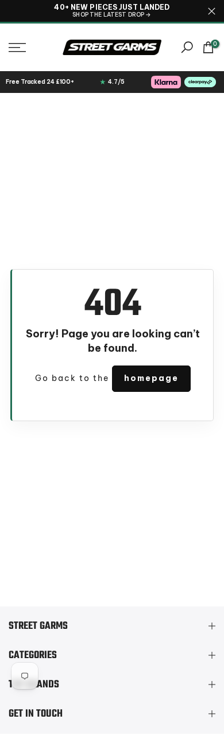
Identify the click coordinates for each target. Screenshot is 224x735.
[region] (112, 11)
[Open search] (187, 47)
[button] (31, 47)
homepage (151, 378)
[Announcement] (112, 11)
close (211, 11)
